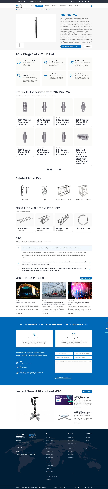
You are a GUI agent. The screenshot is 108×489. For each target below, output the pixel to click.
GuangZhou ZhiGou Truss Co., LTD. (29, 487)
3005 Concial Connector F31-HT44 (24, 122)
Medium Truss (44, 228)
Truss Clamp (71, 457)
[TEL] (106, 325)
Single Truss (49, 449)
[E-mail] (106, 322)
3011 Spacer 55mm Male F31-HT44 (62, 152)
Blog (87, 449)
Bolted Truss (49, 446)
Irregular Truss (49, 463)
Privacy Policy (62, 487)
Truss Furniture (71, 446)
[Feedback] (106, 331)
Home (18, 9)
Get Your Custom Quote (63, 377)
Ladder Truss (49, 451)
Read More (19, 313)
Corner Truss (49, 468)
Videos (87, 440)
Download (88, 443)
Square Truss (49, 457)
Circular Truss (83, 228)
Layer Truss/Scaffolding (52, 477)
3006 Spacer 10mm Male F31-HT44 (43, 122)
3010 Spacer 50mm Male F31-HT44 (43, 152)
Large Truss (62, 228)
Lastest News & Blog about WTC (39, 391)
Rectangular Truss (50, 460)
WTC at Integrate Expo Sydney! (81, 398)
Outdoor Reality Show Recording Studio (78, 303)
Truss (47, 434)
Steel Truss (48, 479)
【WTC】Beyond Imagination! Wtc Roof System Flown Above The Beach (53, 303)
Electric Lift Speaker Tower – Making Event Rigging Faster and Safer (35, 410)
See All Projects (86, 278)
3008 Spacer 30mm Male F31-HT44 (82, 122)
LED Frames (71, 449)
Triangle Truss (49, 454)
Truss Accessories (36, 9)
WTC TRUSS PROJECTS (31, 278)
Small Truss (23, 228)
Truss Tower (71, 440)
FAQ (87, 446)
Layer (44, 200)
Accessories (29, 9)
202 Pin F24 (48, 9)
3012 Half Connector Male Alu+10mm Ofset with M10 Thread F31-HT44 (82, 157)
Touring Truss (71, 437)
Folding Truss (49, 465)
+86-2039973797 (20, 1)
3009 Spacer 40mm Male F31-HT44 (24, 152)
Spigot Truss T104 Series (83, 200)
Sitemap (55, 487)
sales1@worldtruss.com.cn (36, 1)
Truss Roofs (71, 451)
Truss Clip (25, 200)
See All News (87, 391)
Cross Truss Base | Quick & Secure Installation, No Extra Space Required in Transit (83, 413)
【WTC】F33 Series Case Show (25, 302)
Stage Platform (72, 443)
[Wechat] (106, 328)
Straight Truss (49, 471)
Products (23, 9)
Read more (22, 420)
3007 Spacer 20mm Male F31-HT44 (62, 122)
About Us (88, 437)
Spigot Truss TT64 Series (63, 200)
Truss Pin (42, 9)
